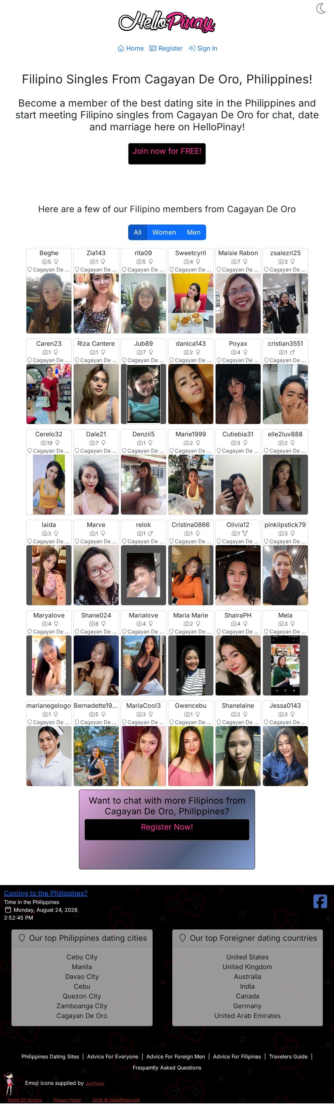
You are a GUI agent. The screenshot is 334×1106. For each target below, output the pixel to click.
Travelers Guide (288, 1056)
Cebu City (82, 957)
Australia (247, 977)
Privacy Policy (67, 1099)
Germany (247, 1006)
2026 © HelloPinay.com (116, 1099)
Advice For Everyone (112, 1056)
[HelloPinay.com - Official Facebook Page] (320, 905)
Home (134, 48)
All (138, 232)
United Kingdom (247, 967)
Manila (82, 967)
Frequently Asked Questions (167, 1067)
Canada (247, 996)
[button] (321, 8)
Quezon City (82, 996)
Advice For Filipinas (237, 1056)
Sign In (206, 48)
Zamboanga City (81, 1006)
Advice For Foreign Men (175, 1056)
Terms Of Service (24, 1099)
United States (247, 957)
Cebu (82, 986)
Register (170, 48)
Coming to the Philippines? (45, 893)
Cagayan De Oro (81, 1016)
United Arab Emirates (247, 1016)
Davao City (82, 977)
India (247, 986)
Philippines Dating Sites (50, 1056)
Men (194, 232)
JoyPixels (94, 1083)
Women (164, 232)
